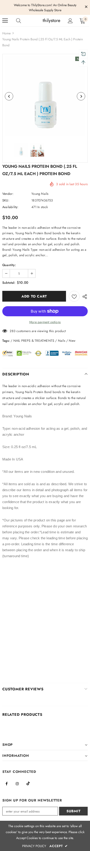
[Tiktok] (28, 783)
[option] (45, 96)
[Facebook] (6, 783)
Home (6, 33)
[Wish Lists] (74, 296)
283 (12, 331)
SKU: (5, 200)
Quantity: (9, 265)
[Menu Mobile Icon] (5, 20)
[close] (86, 7)
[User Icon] (70, 20)
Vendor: (7, 193)
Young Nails (39, 193)
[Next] (81, 96)
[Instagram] (17, 783)
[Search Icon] (23, 21)
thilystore (46, 20)
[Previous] (9, 96)
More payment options (45, 322)
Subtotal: (8, 282)
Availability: (10, 207)
